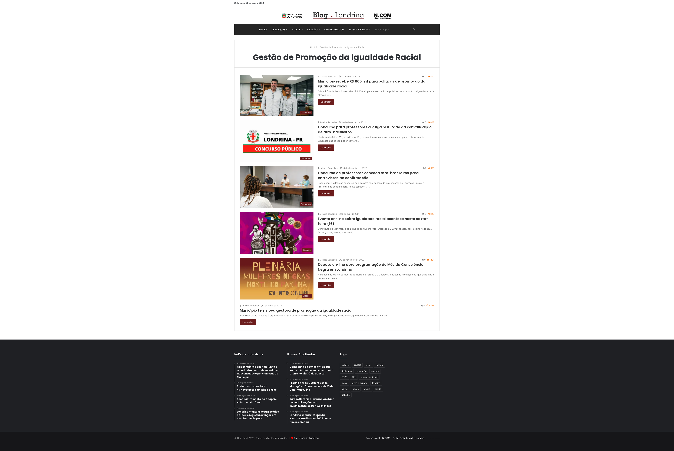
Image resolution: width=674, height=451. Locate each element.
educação (361, 371)
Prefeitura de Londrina (306, 438)
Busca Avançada (359, 29)
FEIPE (344, 377)
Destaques (278, 29)
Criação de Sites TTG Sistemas (433, 438)
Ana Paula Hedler (328, 122)
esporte (375, 371)
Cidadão (312, 29)
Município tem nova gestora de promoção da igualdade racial (296, 310)
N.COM (386, 438)
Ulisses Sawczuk (328, 76)
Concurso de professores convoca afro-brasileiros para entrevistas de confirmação (368, 175)
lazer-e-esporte (359, 383)
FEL (354, 377)
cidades (345, 365)
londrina (376, 383)
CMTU (357, 365)
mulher (345, 389)
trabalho (346, 395)
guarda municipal (369, 377)
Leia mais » (326, 101)
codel (368, 365)
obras (356, 389)
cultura (379, 365)
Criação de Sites (337, 444)
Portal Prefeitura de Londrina (408, 438)
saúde (378, 389)
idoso (344, 383)
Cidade (296, 29)
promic (367, 389)
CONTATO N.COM (334, 29)
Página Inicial (373, 438)
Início (263, 29)
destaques (347, 371)
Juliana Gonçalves (328, 168)
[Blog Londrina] (337, 15)
